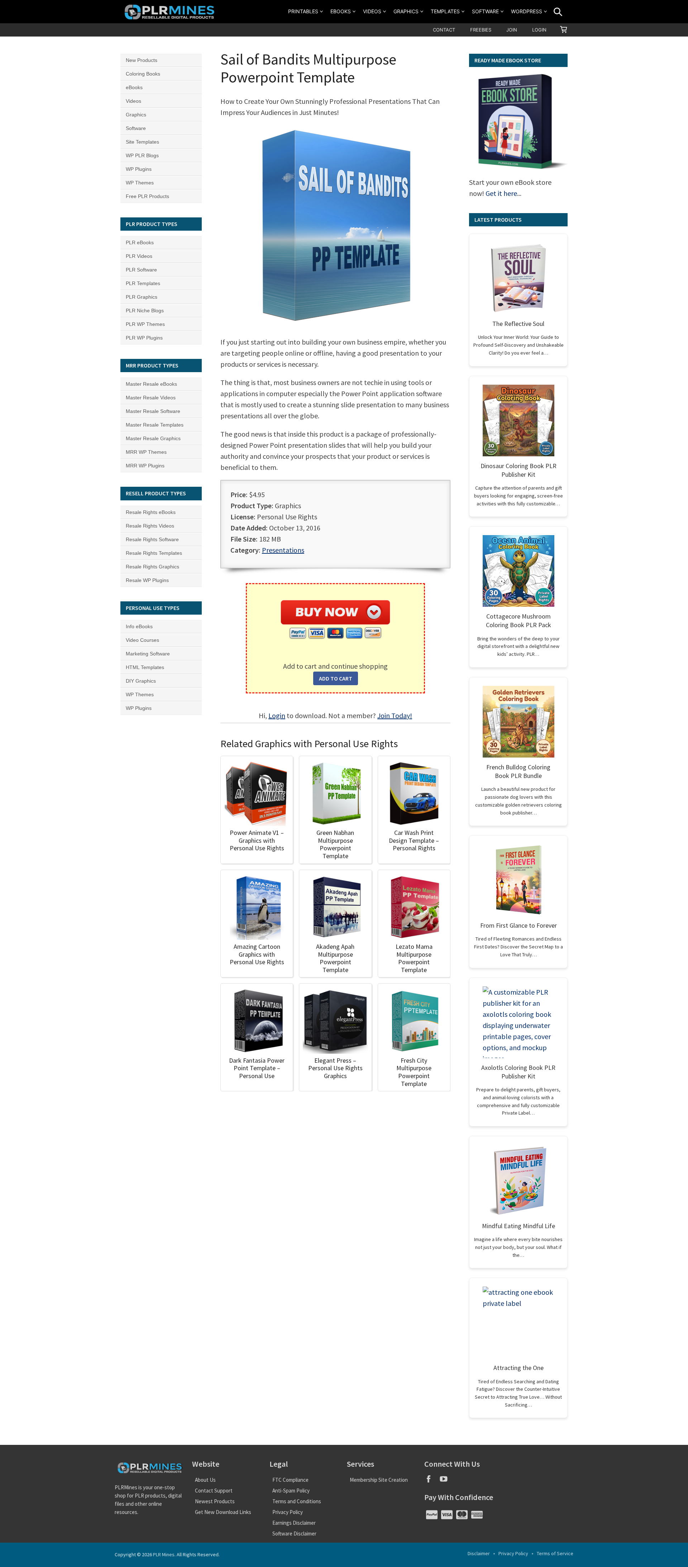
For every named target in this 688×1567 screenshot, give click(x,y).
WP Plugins (139, 169)
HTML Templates (145, 667)
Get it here (501, 193)
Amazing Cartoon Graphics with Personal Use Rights (257, 954)
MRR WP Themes (146, 452)
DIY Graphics (141, 681)
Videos (372, 11)
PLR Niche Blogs (145, 310)
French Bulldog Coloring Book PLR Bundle (518, 771)
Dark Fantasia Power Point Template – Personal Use (257, 1068)
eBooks (340, 11)
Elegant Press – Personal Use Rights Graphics (335, 1068)
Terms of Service (555, 1553)
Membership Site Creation (379, 1479)
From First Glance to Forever (518, 925)
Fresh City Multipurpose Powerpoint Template (413, 1072)
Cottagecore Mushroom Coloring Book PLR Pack (518, 620)
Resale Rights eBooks (151, 512)
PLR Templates (143, 283)
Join (511, 30)
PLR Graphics (141, 297)
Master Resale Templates (154, 425)
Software (485, 11)
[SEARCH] (558, 12)
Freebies (480, 30)
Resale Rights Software (152, 539)
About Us (205, 1479)
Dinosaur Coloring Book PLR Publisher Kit (518, 470)
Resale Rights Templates (154, 553)
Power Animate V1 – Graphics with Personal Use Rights (257, 840)
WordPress (526, 11)
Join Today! (394, 715)
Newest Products (215, 1501)
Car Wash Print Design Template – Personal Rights (414, 840)
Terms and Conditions (296, 1501)
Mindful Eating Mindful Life (518, 1226)
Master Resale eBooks (151, 384)
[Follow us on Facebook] (431, 1481)
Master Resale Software (153, 411)
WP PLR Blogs (142, 155)
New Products (141, 60)
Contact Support (214, 1490)
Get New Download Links (223, 1512)
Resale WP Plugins (147, 580)
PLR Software (141, 270)
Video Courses (142, 640)
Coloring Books (143, 74)
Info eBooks (139, 626)
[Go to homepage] (170, 11)
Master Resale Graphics (153, 438)
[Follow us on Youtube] (446, 1481)
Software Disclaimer (294, 1533)
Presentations (283, 549)
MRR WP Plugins (145, 465)
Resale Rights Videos (150, 526)
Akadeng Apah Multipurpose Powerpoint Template (335, 958)
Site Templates (142, 142)
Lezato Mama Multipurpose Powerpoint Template (414, 958)
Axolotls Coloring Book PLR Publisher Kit (518, 1071)
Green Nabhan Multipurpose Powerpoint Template (335, 844)
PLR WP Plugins (144, 338)
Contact (444, 30)
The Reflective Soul (518, 323)
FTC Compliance (290, 1479)
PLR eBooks (140, 242)
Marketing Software (148, 654)
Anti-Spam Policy (291, 1490)
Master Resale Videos (151, 397)
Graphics (406, 11)
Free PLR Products (147, 196)
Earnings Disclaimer (294, 1522)
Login (539, 30)
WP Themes (140, 183)
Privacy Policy (287, 1512)
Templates (445, 11)
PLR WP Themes (145, 324)
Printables (303, 11)
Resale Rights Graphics (152, 566)
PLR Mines (164, 1554)
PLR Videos (139, 256)
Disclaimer (479, 1553)
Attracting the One (518, 1368)
